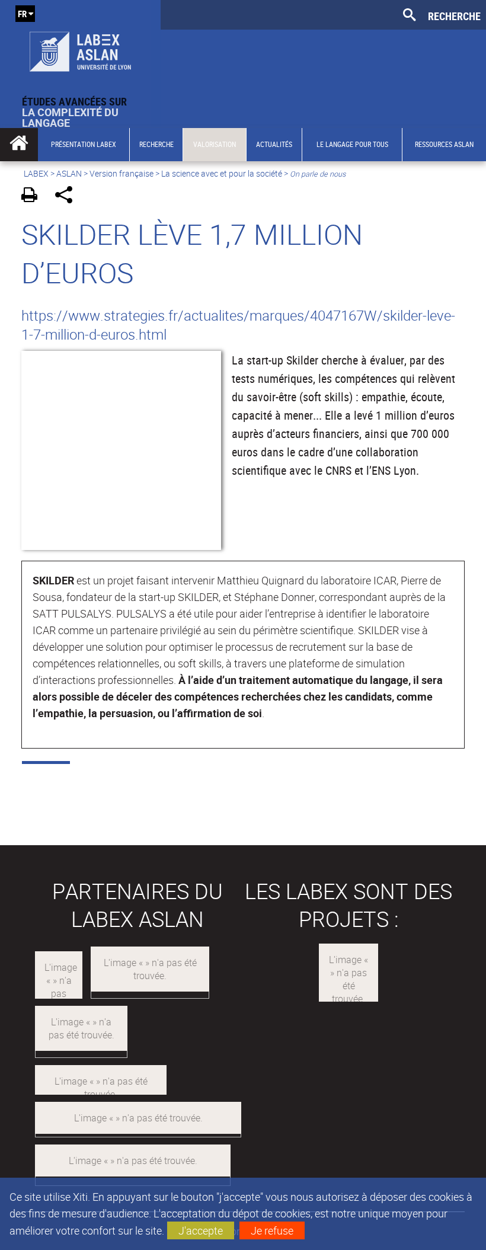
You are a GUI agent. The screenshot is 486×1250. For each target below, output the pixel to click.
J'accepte (200, 1230)
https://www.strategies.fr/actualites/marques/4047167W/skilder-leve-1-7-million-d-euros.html (238, 325)
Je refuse (272, 1230)
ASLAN (69, 173)
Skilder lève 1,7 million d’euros (192, 253)
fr (22, 14)
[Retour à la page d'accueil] (80, 48)
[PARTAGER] (68, 196)
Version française (121, 173)
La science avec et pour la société (221, 173)
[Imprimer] (33, 196)
